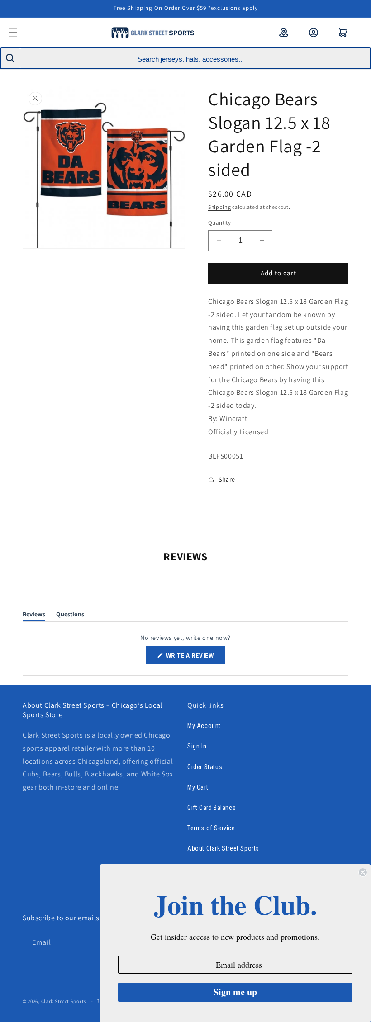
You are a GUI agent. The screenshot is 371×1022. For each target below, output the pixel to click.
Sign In (196, 746)
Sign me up (235, 991)
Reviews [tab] (34, 615)
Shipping (219, 206)
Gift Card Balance (211, 807)
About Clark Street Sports (223, 848)
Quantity (219, 223)
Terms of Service (211, 828)
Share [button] (227, 479)
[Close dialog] (362, 872)
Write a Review (195, 657)
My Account (204, 725)
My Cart (197, 787)
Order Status (204, 767)
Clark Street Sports (63, 1001)
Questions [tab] (70, 615)
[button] (19, 33)
